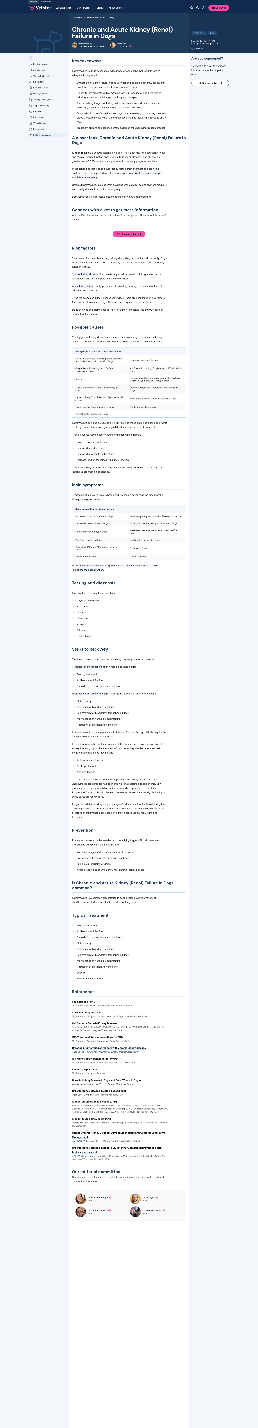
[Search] (192, 8)
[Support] (198, 8)
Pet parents (33, 2)
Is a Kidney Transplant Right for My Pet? (96, 1058)
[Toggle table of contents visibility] (30, 58)
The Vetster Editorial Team (91, 46)
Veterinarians (45, 2)
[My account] (203, 8)
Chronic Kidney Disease (86, 1012)
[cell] (99, 360)
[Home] (40, 8)
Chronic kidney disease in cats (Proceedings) (99, 1090)
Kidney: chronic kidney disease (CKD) (94, 1101)
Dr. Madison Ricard (152, 1210)
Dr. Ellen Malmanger (98, 1197)
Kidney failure (80, 152)
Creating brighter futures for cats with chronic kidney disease (109, 1048)
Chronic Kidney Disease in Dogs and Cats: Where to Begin (106, 1080)
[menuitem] (64, 8)
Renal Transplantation (85, 1069)
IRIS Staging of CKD (83, 1001)
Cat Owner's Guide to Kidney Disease (94, 1023)
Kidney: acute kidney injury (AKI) (91, 1118)
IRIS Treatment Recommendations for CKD (97, 1037)
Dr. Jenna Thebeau (98, 1210)
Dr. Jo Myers (123, 46)
